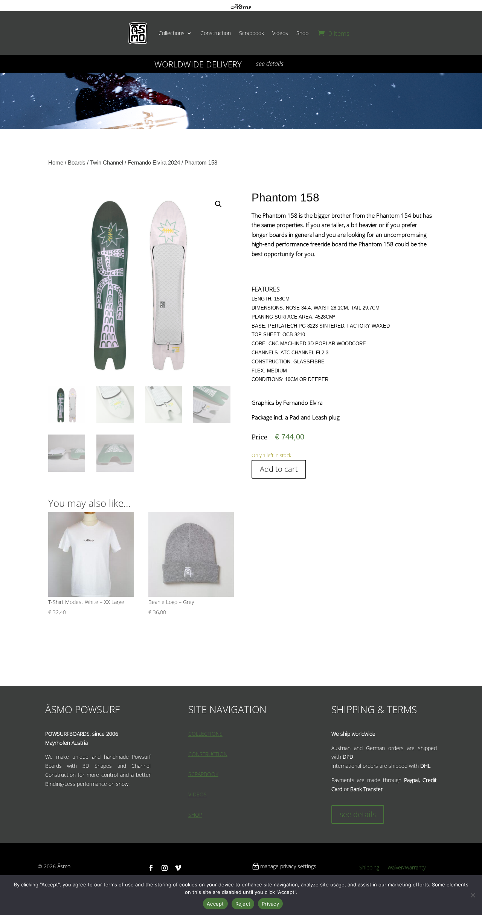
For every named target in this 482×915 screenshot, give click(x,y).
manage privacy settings (288, 866)
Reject (243, 904)
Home (55, 162)
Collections (172, 33)
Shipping (369, 868)
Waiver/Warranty (406, 868)
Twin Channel (106, 162)
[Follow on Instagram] (165, 868)
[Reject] (472, 895)
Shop (302, 33)
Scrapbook (251, 33)
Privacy (270, 904)
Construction (215, 33)
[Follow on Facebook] (151, 868)
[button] (218, 204)
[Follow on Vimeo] (178, 868)
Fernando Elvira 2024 (154, 162)
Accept (215, 904)
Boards (76, 162)
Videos (280, 33)
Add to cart (279, 469)
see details (270, 63)
